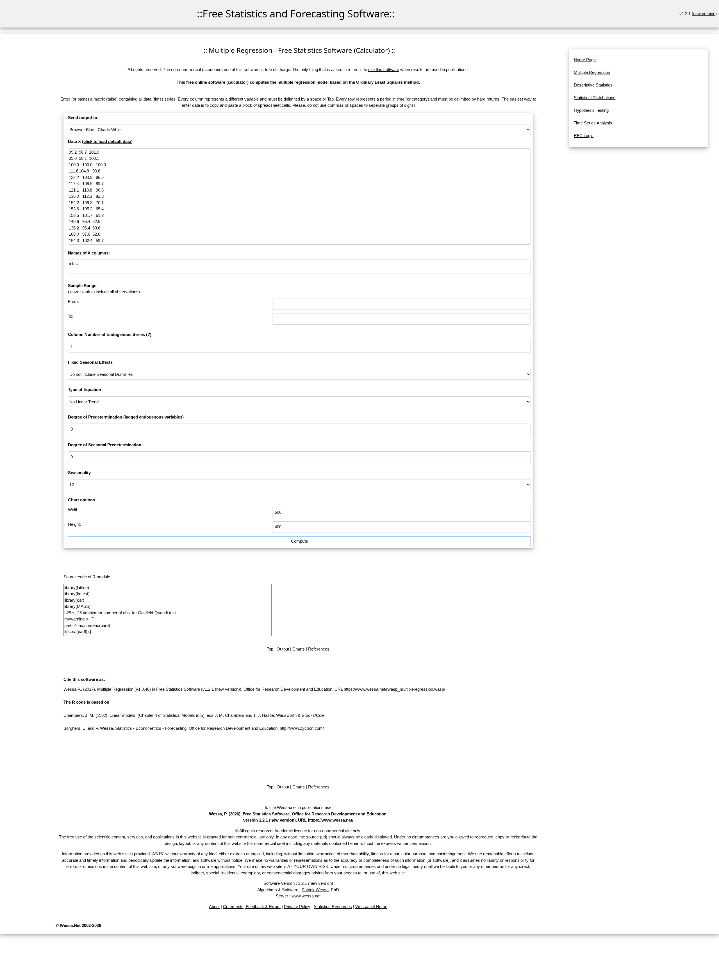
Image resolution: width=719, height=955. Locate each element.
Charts (298, 649)
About (214, 906)
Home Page (585, 59)
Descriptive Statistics (593, 85)
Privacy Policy (297, 906)
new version (704, 13)
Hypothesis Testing (591, 110)
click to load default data (107, 141)
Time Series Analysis (593, 122)
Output (283, 649)
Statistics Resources (333, 906)
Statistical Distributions (594, 97)
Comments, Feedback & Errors (252, 906)
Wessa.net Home (371, 906)
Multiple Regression (592, 72)
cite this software (383, 69)
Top (270, 649)
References (318, 649)
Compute (299, 541)
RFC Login (583, 135)
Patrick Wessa (315, 889)
